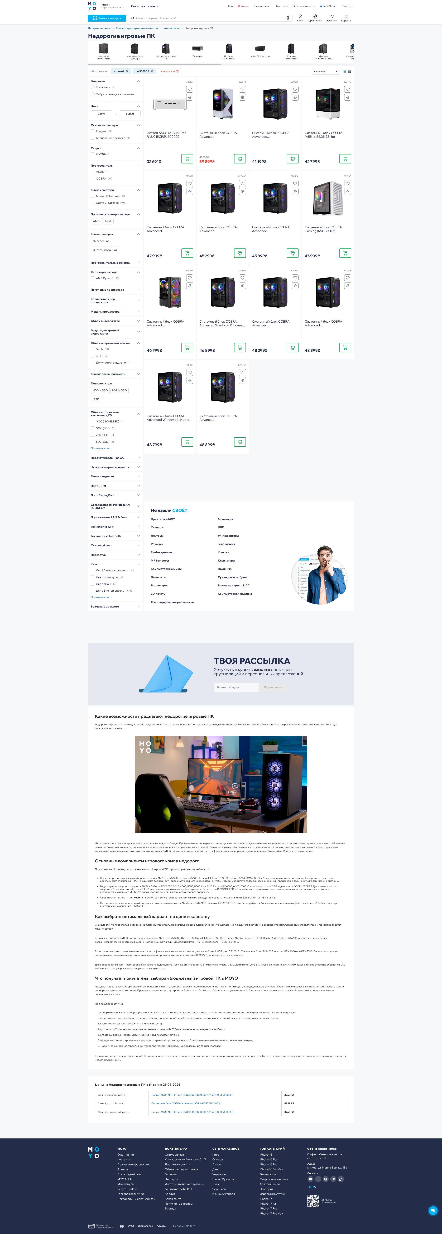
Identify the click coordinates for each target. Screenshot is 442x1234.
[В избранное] (189, 89)
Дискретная (101, 241)
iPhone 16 (266, 1154)
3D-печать (158, 593)
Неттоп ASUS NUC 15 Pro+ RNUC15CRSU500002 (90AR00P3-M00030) (192, 1095)
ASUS (100, 171)
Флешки (223, 552)
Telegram (333, 1179)
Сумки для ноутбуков (232, 577)
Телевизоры (226, 544)
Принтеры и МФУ (163, 519)
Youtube (310, 1179)
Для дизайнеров (107, 577)
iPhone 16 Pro (268, 1164)
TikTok (341, 1179)
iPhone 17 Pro (268, 1208)
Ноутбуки (157, 535)
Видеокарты (159, 585)
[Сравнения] (189, 97)
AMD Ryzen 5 (104, 278)
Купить (187, 159)
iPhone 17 (266, 1198)
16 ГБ (99, 349)
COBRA (101, 178)
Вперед (354, 51)
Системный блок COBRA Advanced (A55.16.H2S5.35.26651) (185, 1103)
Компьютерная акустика (235, 593)
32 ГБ (99, 355)
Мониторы (225, 519)
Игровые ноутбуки (272, 1193)
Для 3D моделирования (112, 570)
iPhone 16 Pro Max (271, 1169)
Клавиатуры (226, 560)
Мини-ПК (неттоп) (108, 196)
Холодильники (270, 1184)
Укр (344, 6)
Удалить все (168, 71)
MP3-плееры (160, 560)
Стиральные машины (274, 1179)
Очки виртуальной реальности (172, 602)
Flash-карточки (161, 552)
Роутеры (157, 544)
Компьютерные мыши (166, 569)
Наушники (225, 569)
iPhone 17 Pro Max (271, 1213)
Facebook (318, 1179)
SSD (96, 399)
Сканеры (157, 527)
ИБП (221, 527)
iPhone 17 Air (268, 1203)
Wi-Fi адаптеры (228, 535)
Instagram (326, 1179)
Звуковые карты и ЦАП (233, 585)
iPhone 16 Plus (269, 1159)
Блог (231, 6)
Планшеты (158, 577)
